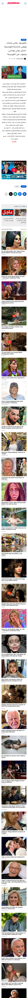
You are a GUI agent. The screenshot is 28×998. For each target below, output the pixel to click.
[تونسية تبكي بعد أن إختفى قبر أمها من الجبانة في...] (20, 212)
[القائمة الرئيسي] (25, 3)
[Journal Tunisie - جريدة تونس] (14, 3)
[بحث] (2, 3)
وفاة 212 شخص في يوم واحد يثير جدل (8, 219)
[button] (20, 194)
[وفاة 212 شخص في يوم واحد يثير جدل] (7, 212)
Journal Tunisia (20, 58)
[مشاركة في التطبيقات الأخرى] (6, 194)
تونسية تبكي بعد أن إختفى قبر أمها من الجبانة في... (21, 220)
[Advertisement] (14, 24)
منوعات (23, 39)
